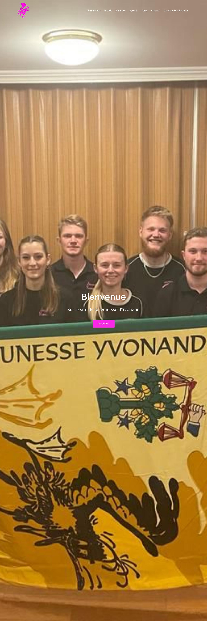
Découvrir (103, 324)
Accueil (107, 10)
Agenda (133, 10)
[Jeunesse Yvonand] (23, 10)
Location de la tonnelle (176, 10)
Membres (120, 10)
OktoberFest (93, 10)
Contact (155, 10)
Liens (144, 10)
